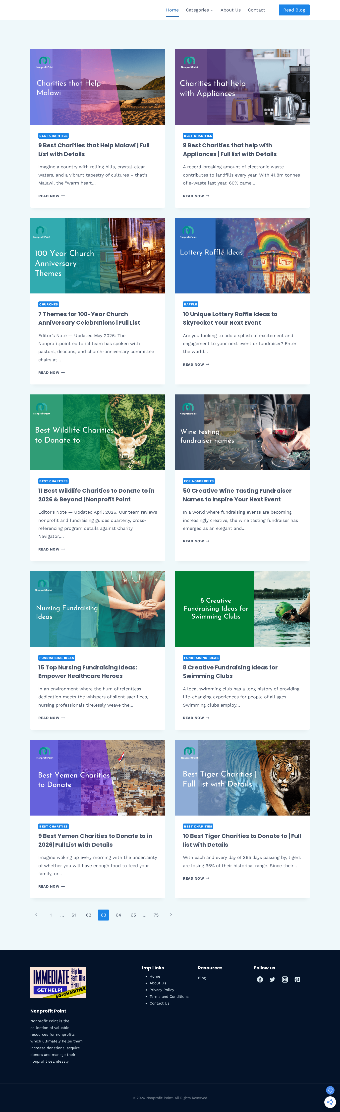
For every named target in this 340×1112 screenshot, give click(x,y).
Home (172, 9)
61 (73, 915)
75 (156, 915)
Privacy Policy (162, 990)
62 (88, 915)
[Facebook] (260, 979)
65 (133, 915)
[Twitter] (272, 979)
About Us (231, 9)
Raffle (190, 304)
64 (118, 915)
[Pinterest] (297, 979)
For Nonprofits (199, 481)
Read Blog (294, 9)
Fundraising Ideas (56, 658)
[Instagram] (285, 979)
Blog (202, 978)
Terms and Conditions (169, 996)
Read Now (51, 196)
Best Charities (53, 136)
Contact (256, 9)
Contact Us (160, 1003)
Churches (48, 304)
